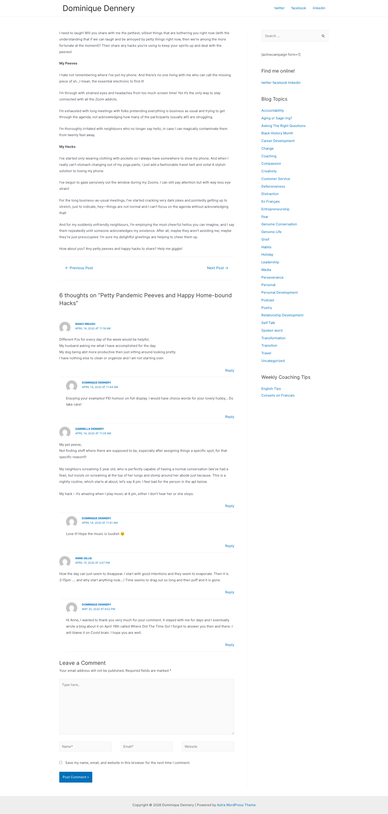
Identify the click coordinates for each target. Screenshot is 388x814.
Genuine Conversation (279, 224)
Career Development (278, 141)
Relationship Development (282, 315)
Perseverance (272, 277)
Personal (268, 285)
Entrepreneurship (275, 209)
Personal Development (279, 292)
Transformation (273, 338)
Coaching (268, 156)
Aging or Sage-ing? (276, 118)
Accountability (272, 110)
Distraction (270, 194)
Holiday (267, 254)
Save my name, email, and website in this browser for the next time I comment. (127, 763)
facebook (280, 82)
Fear (264, 217)
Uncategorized (273, 361)
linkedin (294, 82)
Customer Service (275, 179)
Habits (266, 247)
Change (267, 148)
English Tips (271, 388)
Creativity (269, 171)
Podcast (267, 300)
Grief (265, 239)
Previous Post (79, 268)
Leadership (270, 262)
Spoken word (271, 330)
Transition (269, 345)
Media (266, 270)
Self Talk (268, 323)
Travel (266, 353)
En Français (270, 201)
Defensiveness (273, 186)
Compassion (271, 163)
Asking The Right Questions (283, 126)
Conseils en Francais (278, 395)
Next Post (217, 268)
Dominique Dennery (99, 8)
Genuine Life (271, 232)
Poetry (266, 308)
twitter (266, 82)
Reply (229, 370)
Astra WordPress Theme (236, 805)
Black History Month (277, 133)
